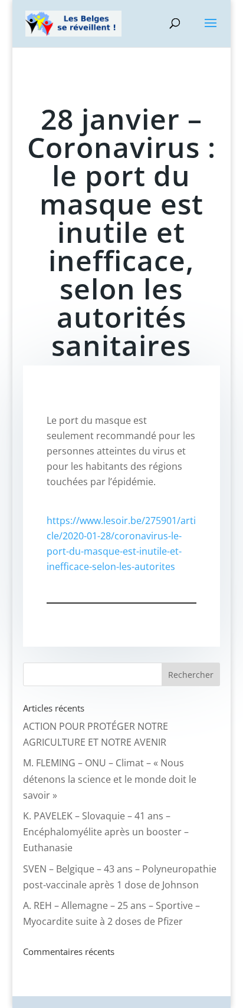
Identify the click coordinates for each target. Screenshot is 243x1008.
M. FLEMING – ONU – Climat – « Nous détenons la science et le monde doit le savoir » (109, 778)
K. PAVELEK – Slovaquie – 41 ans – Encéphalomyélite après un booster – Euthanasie (106, 831)
